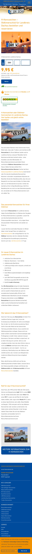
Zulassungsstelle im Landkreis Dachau (12, 171)
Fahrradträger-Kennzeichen (8, 487)
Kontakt (3, 527)
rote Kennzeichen (16, 241)
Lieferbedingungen (6, 535)
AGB (2, 529)
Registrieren (22, 4)
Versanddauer (4, 533)
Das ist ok (24, 550)
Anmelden (15, 4)
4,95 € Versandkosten (14, 73)
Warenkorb (8, 4)
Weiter (7, 81)
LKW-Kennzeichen (6, 496)
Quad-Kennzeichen (6, 494)
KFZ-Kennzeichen (5, 491)
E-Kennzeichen (5, 513)
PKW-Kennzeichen (6, 485)
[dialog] (16, 545)
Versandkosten (5, 531)
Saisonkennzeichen (6, 233)
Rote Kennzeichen (5, 518)
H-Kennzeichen (5, 511)
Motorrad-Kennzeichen (7, 489)
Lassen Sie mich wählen (8, 550)
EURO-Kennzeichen (6, 509)
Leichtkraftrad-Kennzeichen (8, 498)
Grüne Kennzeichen (6, 520)
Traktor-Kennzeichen (6, 500)
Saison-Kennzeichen (6, 515)
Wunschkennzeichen (7, 370)
